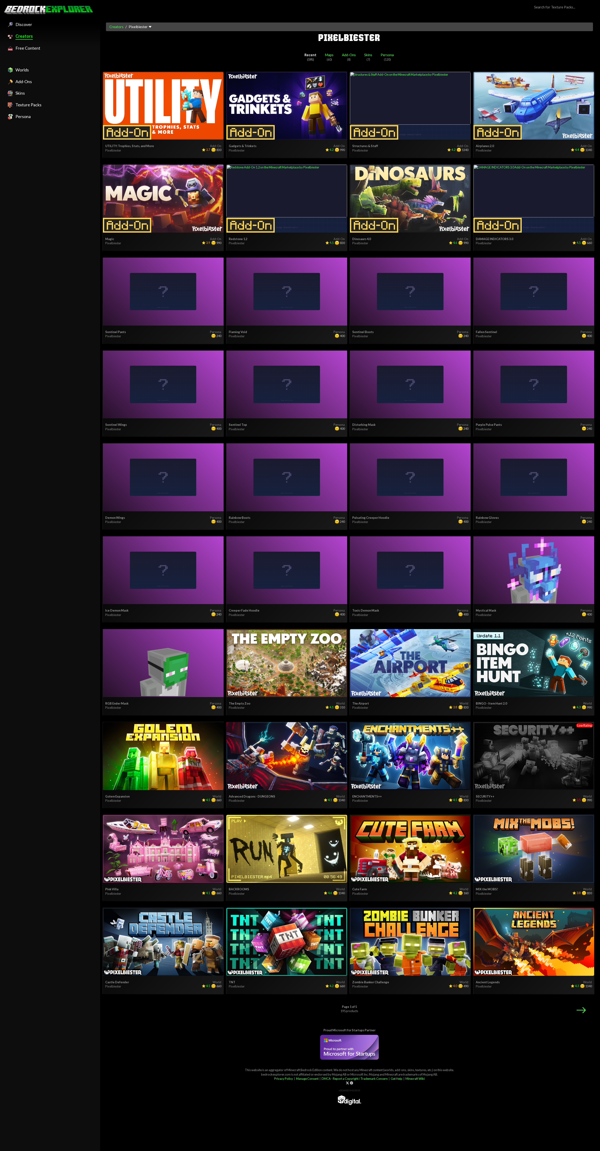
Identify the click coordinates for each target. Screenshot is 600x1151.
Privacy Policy (283, 1078)
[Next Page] (581, 1010)
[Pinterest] (351, 1083)
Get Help (396, 1078)
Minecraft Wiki (415, 1078)
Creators (116, 27)
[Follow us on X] (347, 1083)
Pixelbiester (113, 150)
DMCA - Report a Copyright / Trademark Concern (355, 1078)
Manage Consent (307, 1078)
